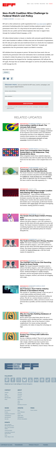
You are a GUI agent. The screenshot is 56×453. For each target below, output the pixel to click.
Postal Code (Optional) (10, 91)
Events (19, 413)
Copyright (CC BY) (6, 445)
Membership (8, 397)
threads (53, 380)
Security (6, 395)
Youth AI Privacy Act (34, 250)
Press (6, 399)
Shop (6, 435)
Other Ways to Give (9, 436)
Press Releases (21, 411)
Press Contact (33, 410)
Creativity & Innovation (10, 413)
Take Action (42, 3)
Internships (20, 399)
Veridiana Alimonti (35, 123)
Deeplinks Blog (24, 123)
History (19, 397)
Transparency (8, 415)
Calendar (20, 392)
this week (49, 173)
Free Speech (8, 410)
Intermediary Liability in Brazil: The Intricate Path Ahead (33, 126)
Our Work (36, 3)
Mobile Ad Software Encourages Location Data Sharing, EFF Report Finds (36, 191)
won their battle (41, 24)
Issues (32, 3)
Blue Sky (24, 380)
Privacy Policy (34, 445)
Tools (47, 3)
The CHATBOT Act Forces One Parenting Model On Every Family (35, 263)
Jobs (19, 401)
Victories (20, 395)
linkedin (42, 380)
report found (34, 203)
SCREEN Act (25, 176)
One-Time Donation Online (9, 428)
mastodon (7, 380)
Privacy (6, 72)
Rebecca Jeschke (9, 18)
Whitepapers (21, 417)
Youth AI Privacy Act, (36, 176)
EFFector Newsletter (22, 418)
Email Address (8, 96)
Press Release (24, 189)
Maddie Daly (33, 239)
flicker (36, 380)
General (6, 392)
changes (43, 131)
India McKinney (34, 167)
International (8, 417)
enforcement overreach (35, 138)
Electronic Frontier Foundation (9, 5)
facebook (12, 380)
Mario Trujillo (34, 148)
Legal (6, 394)
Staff (19, 402)
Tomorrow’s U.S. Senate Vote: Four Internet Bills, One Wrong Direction (33, 170)
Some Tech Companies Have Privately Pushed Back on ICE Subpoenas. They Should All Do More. (34, 152)
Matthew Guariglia (35, 286)
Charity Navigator (27, 384)
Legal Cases (20, 415)
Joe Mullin (33, 214)
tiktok (48, 380)
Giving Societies (8, 430)
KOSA (50, 174)
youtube (30, 380)
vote (44, 173)
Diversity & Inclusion (22, 404)
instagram (18, 380)
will (41, 173)
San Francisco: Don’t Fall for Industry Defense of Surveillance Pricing (34, 289)
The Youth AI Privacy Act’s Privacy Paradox (36, 241)
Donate (51, 3)
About (28, 3)
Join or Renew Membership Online (9, 425)
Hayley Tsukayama (35, 332)
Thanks (45, 445)
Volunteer (20, 394)
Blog (19, 410)
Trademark (19, 445)
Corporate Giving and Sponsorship (10, 433)
